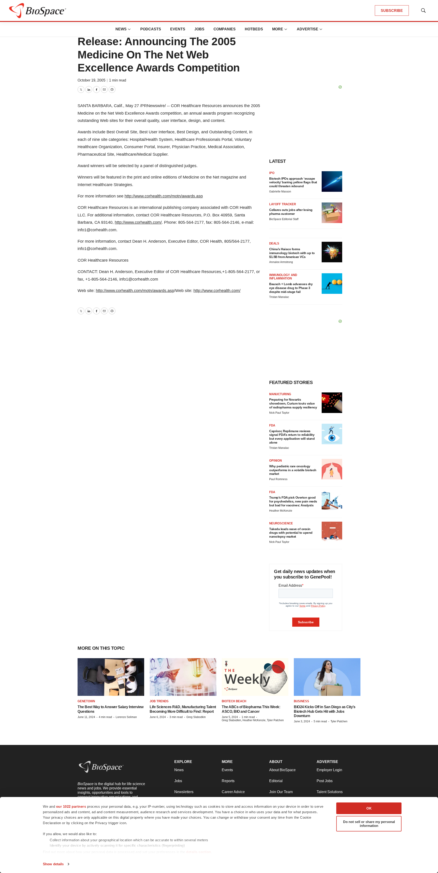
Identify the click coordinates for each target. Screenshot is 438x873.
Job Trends (159, 701)
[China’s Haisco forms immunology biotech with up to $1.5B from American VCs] (332, 252)
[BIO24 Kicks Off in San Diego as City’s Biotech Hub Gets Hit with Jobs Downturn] (327, 677)
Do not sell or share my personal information (369, 824)
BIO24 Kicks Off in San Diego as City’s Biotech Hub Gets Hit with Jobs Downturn (324, 711)
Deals (274, 243)
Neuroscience (281, 523)
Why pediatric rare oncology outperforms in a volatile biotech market (292, 470)
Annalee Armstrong (281, 262)
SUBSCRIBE (392, 11)
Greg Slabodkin (196, 717)
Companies (225, 29)
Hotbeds (254, 29)
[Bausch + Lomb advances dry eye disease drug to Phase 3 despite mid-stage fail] (332, 283)
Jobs (199, 29)
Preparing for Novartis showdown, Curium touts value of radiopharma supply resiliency (293, 403)
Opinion (275, 460)
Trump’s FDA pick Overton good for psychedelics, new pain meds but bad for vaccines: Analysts (293, 501)
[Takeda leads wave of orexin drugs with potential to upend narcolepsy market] (332, 532)
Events (177, 29)
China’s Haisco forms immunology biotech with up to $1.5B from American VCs (292, 253)
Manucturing (280, 394)
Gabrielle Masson (280, 191)
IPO (271, 173)
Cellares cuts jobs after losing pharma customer (291, 212)
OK (369, 808)
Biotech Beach (234, 701)
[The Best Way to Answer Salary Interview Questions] (111, 677)
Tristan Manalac (279, 297)
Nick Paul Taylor (279, 412)
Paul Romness (278, 479)
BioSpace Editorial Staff (283, 219)
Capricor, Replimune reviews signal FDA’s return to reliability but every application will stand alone (292, 436)
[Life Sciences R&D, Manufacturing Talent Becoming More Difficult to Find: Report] (183, 677)
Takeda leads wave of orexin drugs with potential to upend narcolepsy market (291, 533)
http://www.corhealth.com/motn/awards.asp (164, 196)
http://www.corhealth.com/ (138, 222)
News (121, 29)
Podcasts (150, 29)
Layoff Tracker (282, 204)
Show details (53, 864)
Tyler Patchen (339, 721)
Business (301, 701)
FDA (272, 425)
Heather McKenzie (280, 510)
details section (198, 852)
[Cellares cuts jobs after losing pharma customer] (332, 212)
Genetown (86, 701)
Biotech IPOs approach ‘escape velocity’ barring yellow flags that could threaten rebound (293, 182)
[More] (129, 29)
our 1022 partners (71, 806)
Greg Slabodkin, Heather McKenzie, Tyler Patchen (253, 720)
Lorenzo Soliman (126, 717)
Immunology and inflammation (283, 276)
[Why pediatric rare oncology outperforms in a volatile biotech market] (332, 469)
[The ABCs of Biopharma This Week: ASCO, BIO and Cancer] (255, 677)
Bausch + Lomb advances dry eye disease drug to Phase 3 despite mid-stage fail (291, 288)
